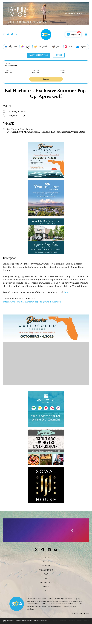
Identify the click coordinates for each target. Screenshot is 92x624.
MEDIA (46, 586)
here (66, 292)
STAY (46, 578)
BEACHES (46, 566)
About (55, 621)
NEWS (46, 562)
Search (46, 79)
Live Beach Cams (13, 47)
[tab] (38, 55)
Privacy (86, 621)
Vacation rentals (38, 55)
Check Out (35, 70)
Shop (46, 558)
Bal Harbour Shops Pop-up (20, 129)
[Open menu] (86, 34)
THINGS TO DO (46, 570)
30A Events (58, 47)
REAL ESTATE (46, 582)
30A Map (70, 47)
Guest (62, 70)
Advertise (71, 621)
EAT (46, 574)
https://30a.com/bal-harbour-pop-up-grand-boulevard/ (32, 301)
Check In (8, 70)
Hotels (59, 55)
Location (8, 63)
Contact (46, 591)
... (18, 73)
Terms (79, 621)
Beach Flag (28, 47)
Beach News (83, 47)
